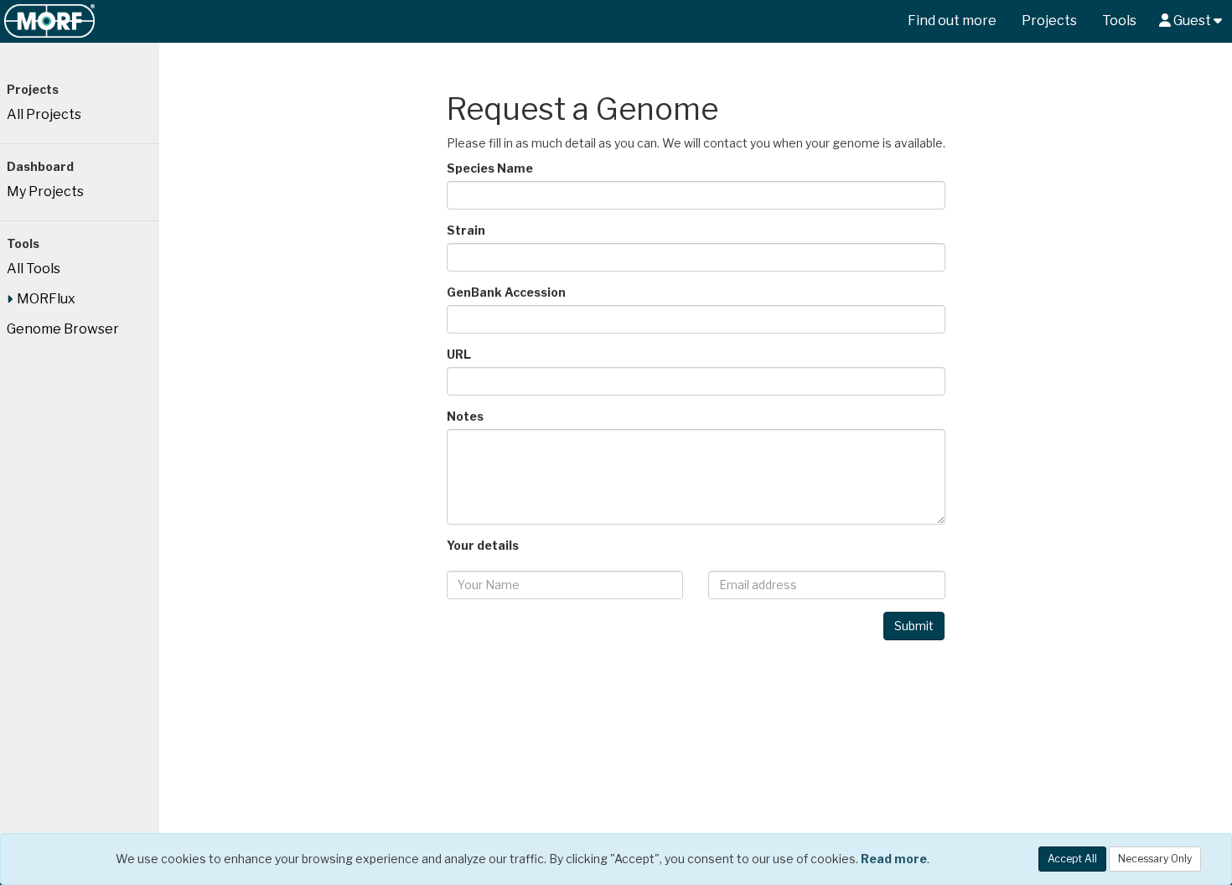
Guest (1192, 20)
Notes (465, 416)
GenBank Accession (506, 292)
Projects (1049, 20)
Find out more (952, 20)
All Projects (44, 114)
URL (459, 354)
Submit (914, 625)
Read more (894, 858)
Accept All (1072, 858)
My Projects (45, 191)
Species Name (490, 168)
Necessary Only (1155, 858)
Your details (483, 545)
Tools (1119, 20)
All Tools (33, 269)
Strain (466, 230)
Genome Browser (63, 329)
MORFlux (46, 299)
